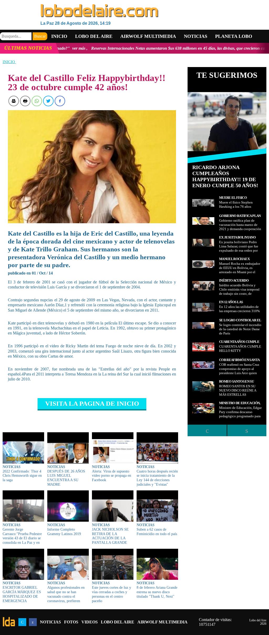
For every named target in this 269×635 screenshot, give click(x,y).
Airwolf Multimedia (148, 36)
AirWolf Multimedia (162, 622)
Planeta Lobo (233, 36)
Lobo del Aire (117, 622)
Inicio (59, 36)
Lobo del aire (93, 36)
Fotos (71, 622)
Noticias (195, 36)
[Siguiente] (246, 430)
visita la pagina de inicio (92, 403)
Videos (89, 622)
